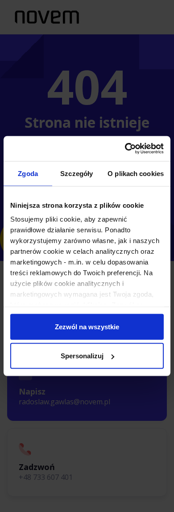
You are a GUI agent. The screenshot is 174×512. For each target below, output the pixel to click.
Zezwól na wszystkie (87, 326)
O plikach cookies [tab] (136, 173)
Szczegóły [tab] (76, 173)
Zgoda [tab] (28, 173)
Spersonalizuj (82, 356)
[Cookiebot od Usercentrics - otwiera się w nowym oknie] (125, 149)
